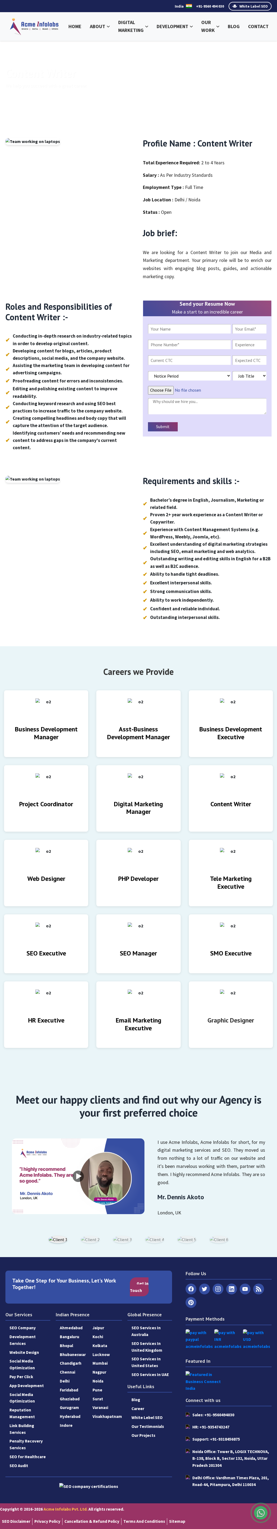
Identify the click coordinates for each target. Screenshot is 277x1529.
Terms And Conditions (144, 1521)
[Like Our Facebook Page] (191, 1289)
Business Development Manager (46, 733)
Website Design (24, 1352)
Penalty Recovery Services (26, 1444)
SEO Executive (46, 953)
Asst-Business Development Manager (138, 733)
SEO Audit (18, 1465)
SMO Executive (231, 953)
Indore (66, 1425)
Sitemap (177, 1521)
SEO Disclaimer (16, 1521)
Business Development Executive (230, 733)
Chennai (67, 1372)
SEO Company (22, 1327)
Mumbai (100, 1363)
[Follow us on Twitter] (204, 1289)
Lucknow (101, 1354)
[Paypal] (199, 1339)
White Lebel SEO (147, 1417)
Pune (97, 1390)
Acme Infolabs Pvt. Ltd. (66, 1509)
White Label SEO (253, 6)
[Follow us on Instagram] (218, 1289)
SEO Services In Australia (146, 1331)
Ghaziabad (70, 1398)
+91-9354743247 (210, 1427)
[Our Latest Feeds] (258, 1289)
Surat (98, 1398)
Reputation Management (22, 1413)
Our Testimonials (147, 1426)
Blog (135, 1399)
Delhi (65, 1381)
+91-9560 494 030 (210, 6)
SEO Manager (138, 953)
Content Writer (230, 804)
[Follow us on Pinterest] (191, 1302)
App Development (26, 1385)
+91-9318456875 (216, 1439)
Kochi (98, 1336)
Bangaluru (69, 1336)
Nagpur (99, 1372)
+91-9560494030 (213, 1414)
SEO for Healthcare (27, 1456)
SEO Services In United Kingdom (146, 1347)
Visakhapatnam (107, 1416)
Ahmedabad (71, 1327)
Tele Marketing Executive (231, 882)
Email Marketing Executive (138, 1024)
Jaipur (98, 1327)
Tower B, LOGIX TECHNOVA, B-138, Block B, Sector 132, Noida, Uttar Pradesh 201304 (230, 1458)
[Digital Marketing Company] (34, 26)
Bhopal (66, 1345)
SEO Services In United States (146, 1362)
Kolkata (100, 1345)
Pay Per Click (21, 1376)
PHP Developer (138, 878)
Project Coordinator (46, 804)
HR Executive (46, 1020)
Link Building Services (21, 1429)
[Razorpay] (228, 1339)
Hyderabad (70, 1416)
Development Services (22, 1340)
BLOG (234, 26)
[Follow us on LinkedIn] (231, 1289)
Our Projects (143, 1435)
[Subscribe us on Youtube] (245, 1289)
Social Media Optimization (22, 1364)
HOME (74, 26)
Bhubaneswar (73, 1354)
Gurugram (69, 1407)
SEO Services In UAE (150, 1374)
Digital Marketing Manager (138, 808)
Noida (98, 1381)
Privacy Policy (47, 1521)
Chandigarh (70, 1363)
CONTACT (258, 26)
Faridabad (69, 1390)
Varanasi (100, 1407)
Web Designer (46, 878)
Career (137, 1408)
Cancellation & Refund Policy (91, 1521)
